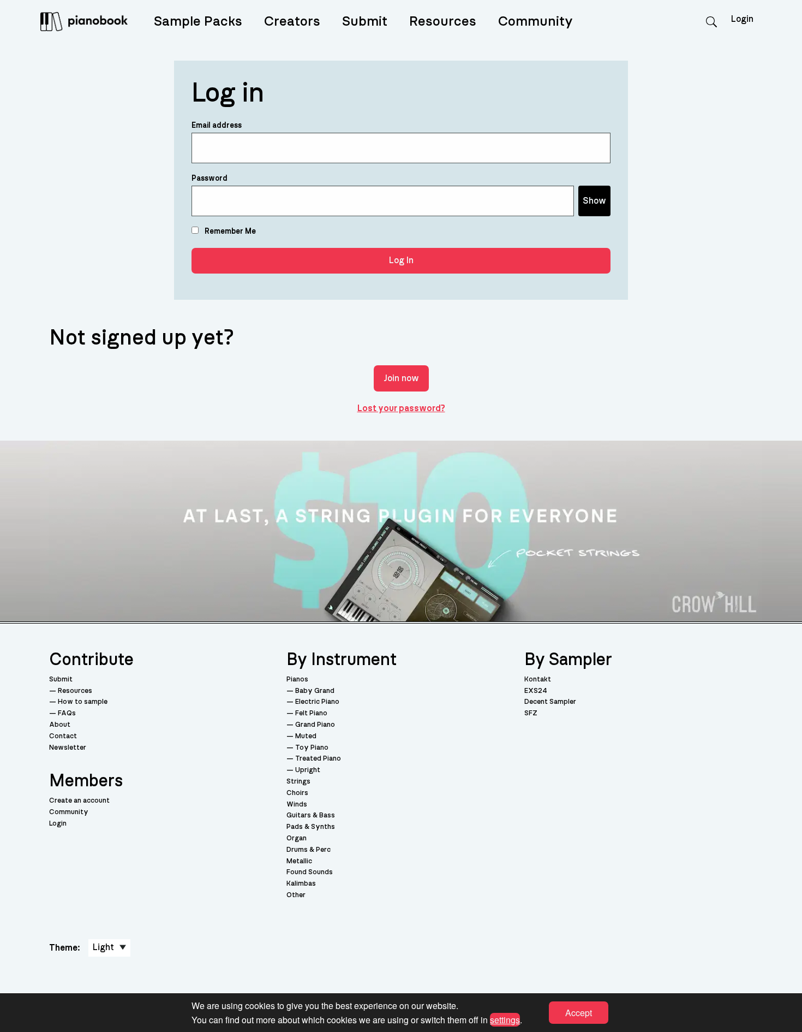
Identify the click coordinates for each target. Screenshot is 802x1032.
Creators (292, 21)
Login (58, 823)
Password (209, 178)
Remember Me (229, 231)
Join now (401, 378)
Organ (296, 838)
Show (594, 201)
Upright (307, 770)
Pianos (297, 679)
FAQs (67, 713)
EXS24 (535, 691)
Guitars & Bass (310, 815)
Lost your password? (401, 408)
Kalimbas (301, 883)
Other (296, 895)
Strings (298, 781)
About (59, 724)
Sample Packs (198, 21)
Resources (442, 21)
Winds (296, 804)
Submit (364, 21)
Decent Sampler (550, 701)
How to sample (82, 701)
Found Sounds (309, 872)
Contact (63, 736)
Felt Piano (311, 713)
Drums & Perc (308, 849)
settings (505, 1019)
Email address (216, 125)
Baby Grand (314, 691)
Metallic (299, 861)
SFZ (530, 713)
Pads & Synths (310, 827)
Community (535, 21)
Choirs (297, 793)
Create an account (79, 800)
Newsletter (67, 747)
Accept (578, 1012)
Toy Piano (311, 747)
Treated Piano (318, 758)
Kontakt (537, 679)
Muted (305, 736)
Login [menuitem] (742, 19)
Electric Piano (317, 701)
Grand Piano (315, 724)
